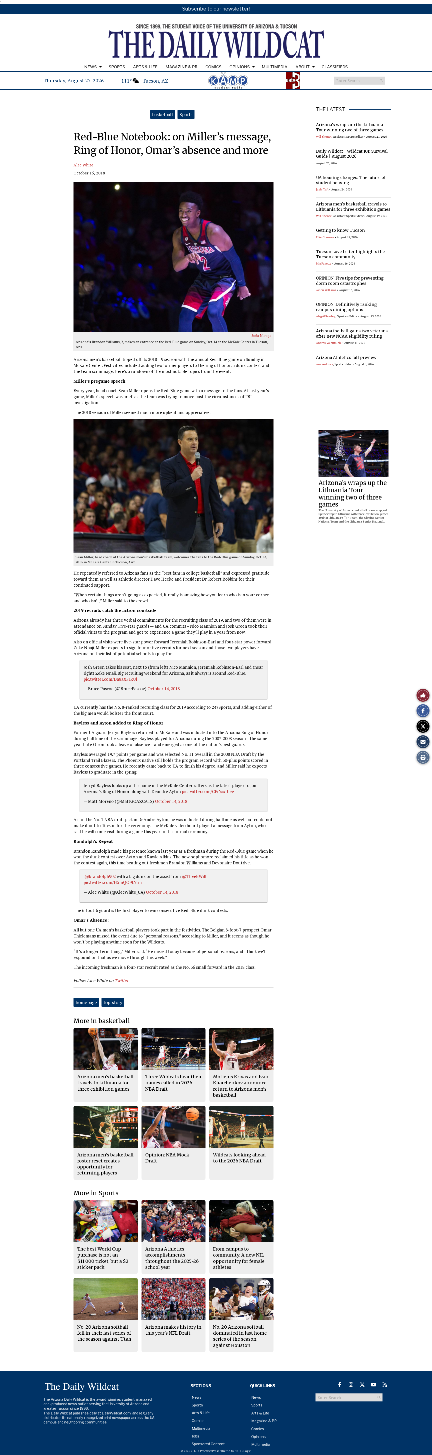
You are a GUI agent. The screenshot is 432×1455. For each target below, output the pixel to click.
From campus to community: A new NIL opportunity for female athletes (238, 1258)
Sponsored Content (208, 1444)
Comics (214, 67)
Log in (248, 1451)
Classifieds (335, 67)
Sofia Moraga (261, 335)
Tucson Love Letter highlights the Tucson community (350, 254)
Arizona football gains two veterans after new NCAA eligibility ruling (352, 333)
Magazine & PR (182, 67)
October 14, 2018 (164, 688)
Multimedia (275, 67)
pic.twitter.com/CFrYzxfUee (208, 791)
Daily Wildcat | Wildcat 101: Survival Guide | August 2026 (352, 154)
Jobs (195, 1436)
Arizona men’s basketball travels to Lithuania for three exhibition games (353, 206)
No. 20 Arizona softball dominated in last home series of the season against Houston (240, 1336)
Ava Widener (324, 364)
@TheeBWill (194, 876)
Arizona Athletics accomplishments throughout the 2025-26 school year (172, 1258)
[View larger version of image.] (174, 257)
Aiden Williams (326, 290)
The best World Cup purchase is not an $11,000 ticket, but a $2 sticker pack (102, 1258)
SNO (238, 1451)
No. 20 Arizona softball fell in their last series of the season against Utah (104, 1333)
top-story (113, 1002)
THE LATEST (330, 109)
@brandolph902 (100, 876)
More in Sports (96, 1193)
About (303, 67)
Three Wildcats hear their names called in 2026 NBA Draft (173, 1083)
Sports (117, 67)
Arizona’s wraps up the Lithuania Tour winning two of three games (350, 127)
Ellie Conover (325, 237)
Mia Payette (324, 263)
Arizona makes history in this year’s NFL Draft (173, 1330)
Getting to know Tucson (340, 230)
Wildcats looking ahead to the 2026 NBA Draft (239, 1158)
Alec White (83, 165)
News (90, 67)
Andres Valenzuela (329, 343)
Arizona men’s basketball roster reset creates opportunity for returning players (105, 1164)
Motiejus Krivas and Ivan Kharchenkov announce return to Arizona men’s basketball (240, 1086)
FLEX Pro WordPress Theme (211, 1451)
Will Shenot (324, 136)
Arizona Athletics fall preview (346, 357)
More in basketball (102, 1021)
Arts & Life (145, 67)
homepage (86, 1002)
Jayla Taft (322, 189)
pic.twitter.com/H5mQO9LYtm (113, 882)
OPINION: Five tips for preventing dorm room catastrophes (350, 281)
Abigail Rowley (325, 316)
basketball (162, 114)
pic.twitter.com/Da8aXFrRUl (110, 679)
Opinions (240, 67)
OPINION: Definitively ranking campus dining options (346, 307)
